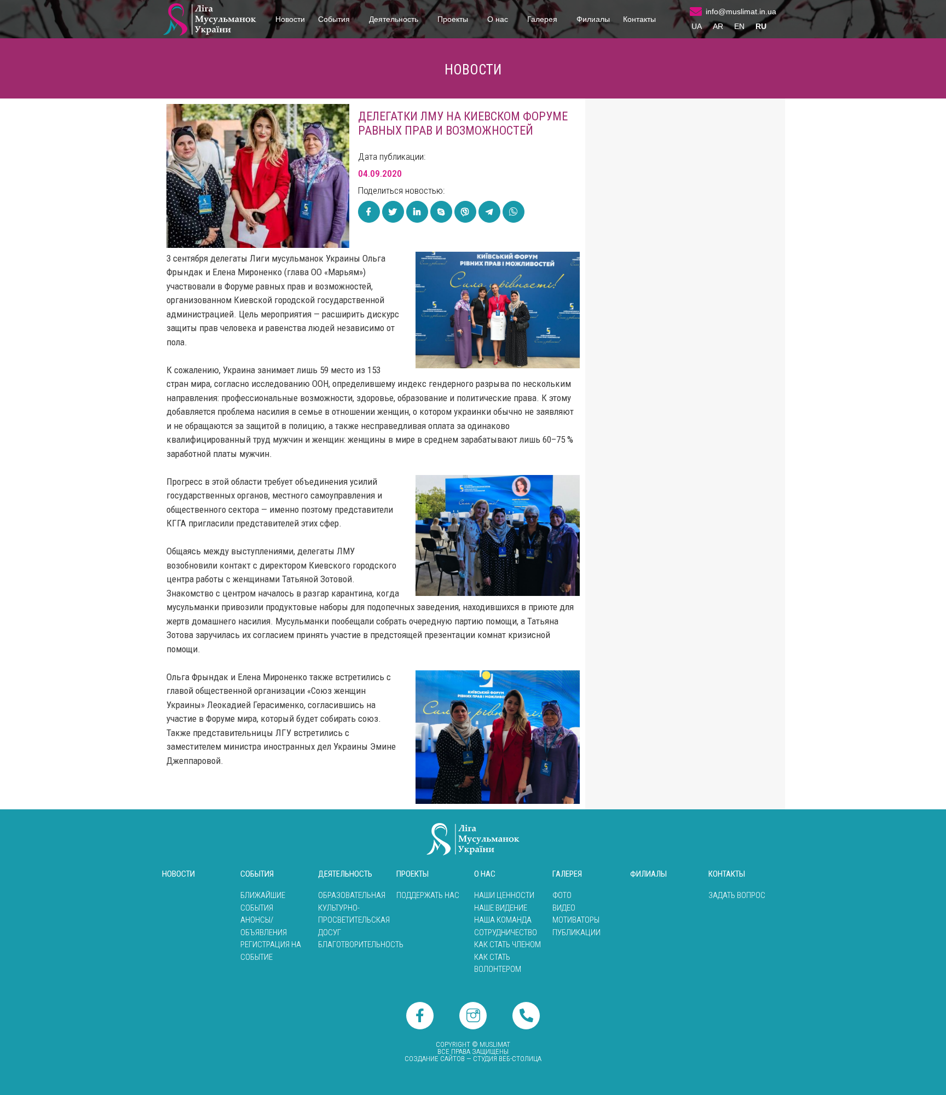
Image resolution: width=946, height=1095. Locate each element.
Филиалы (593, 19)
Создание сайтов (435, 1059)
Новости (290, 19)
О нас (497, 19)
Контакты (639, 19)
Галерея (542, 19)
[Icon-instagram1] (473, 1015)
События (334, 19)
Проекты (452, 19)
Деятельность (393, 19)
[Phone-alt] (526, 1015)
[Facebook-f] (420, 1015)
